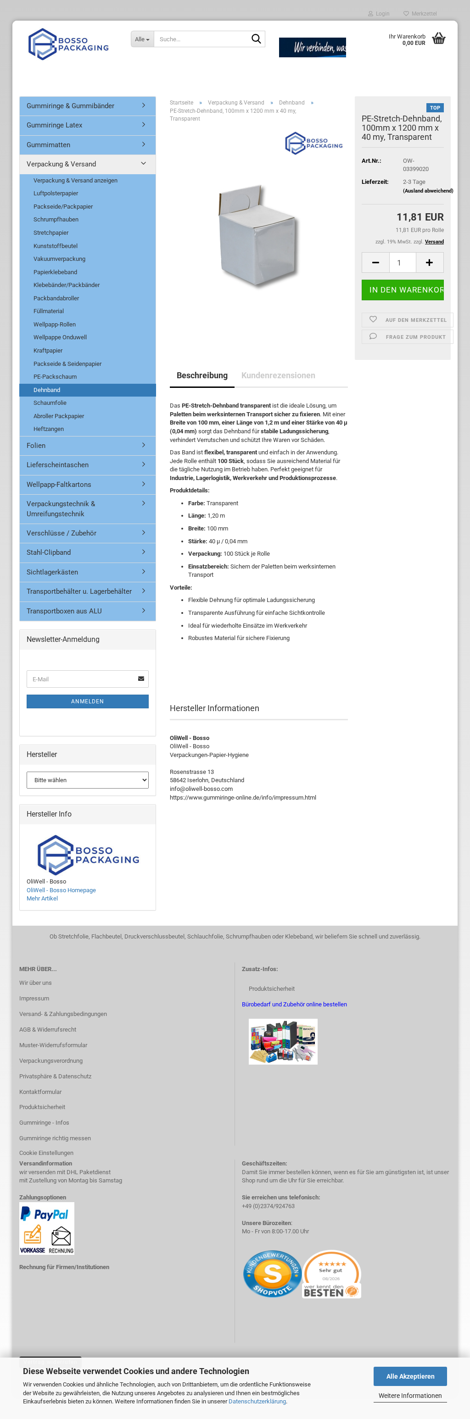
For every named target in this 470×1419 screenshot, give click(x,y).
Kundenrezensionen (278, 375)
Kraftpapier (48, 350)
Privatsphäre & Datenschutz (55, 1076)
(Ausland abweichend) (428, 191)
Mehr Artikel (42, 898)
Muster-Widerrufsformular (53, 1045)
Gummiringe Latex (54, 125)
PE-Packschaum (55, 376)
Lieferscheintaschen (58, 465)
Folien (36, 446)
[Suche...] (256, 39)
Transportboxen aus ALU (64, 611)
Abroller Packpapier (59, 416)
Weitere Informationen (410, 1395)
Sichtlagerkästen (52, 572)
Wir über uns (35, 982)
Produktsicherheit (42, 1107)
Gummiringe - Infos (44, 1122)
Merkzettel (423, 14)
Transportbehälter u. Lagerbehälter (79, 591)
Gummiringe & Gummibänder (70, 106)
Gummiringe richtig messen (55, 1138)
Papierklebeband (55, 272)
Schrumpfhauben (56, 219)
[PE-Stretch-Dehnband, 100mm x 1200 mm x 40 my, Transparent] (259, 232)
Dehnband (47, 389)
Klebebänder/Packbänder (67, 285)
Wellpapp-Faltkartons (59, 484)
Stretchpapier (51, 232)
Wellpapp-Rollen (55, 324)
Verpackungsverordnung (51, 1060)
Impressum (34, 998)
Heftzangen (49, 428)
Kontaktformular (40, 1091)
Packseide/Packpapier (63, 206)
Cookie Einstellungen (46, 1152)
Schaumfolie (50, 402)
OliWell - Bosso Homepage (61, 890)
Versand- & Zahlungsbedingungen (63, 1013)
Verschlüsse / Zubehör (61, 533)
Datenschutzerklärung (257, 1401)
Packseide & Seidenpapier (67, 363)
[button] (375, 262)
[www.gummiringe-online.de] (68, 43)
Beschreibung (202, 375)
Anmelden (87, 701)
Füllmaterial (49, 311)
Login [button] (381, 14)
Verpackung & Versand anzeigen (76, 180)
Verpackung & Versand (61, 164)
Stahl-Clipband (49, 552)
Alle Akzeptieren (410, 1376)
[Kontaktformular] (242, 1273)
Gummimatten (48, 145)
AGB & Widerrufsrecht (47, 1029)
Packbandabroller (56, 298)
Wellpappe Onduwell (60, 337)
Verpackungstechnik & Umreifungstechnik (61, 509)
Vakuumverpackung (59, 258)
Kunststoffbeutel (56, 246)
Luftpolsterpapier (56, 193)
